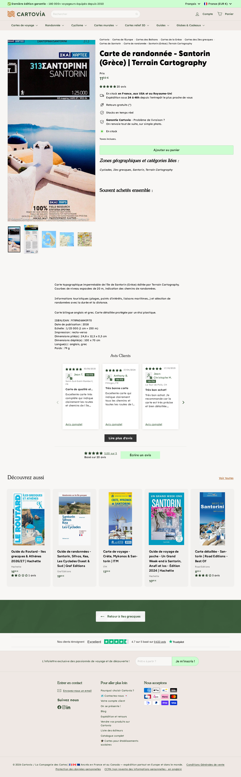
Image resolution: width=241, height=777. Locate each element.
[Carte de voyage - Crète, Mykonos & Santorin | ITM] (120, 533)
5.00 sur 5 (110, 453)
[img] (74, 369)
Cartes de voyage (23, 25)
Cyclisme (77, 25)
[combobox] (192, 4)
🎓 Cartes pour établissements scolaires (119, 742)
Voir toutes (226, 478)
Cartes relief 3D (135, 25)
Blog (103, 711)
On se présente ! (111, 706)
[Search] (136, 14)
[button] (108, 86)
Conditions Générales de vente (205, 764)
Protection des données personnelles (78, 769)
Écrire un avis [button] (140, 455)
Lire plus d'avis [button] (120, 438)
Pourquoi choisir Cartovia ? (117, 690)
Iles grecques (122, 169)
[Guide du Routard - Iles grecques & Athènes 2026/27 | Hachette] (29, 535)
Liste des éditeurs (112, 730)
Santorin (138, 169)
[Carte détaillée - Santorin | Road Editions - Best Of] (212, 535)
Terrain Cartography (158, 169)
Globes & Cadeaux (189, 25)
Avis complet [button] (74, 424)
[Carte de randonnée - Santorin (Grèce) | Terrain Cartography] (166, 214)
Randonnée (53, 25)
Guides (161, 25)
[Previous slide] (58, 402)
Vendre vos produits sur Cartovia (115, 723)
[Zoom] (51, 130)
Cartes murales (104, 25)
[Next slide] (183, 402)
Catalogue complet (112, 735)
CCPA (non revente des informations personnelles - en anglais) (143, 769)
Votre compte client (113, 700)
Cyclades (106, 169)
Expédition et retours (114, 716)
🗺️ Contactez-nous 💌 (114, 695)
